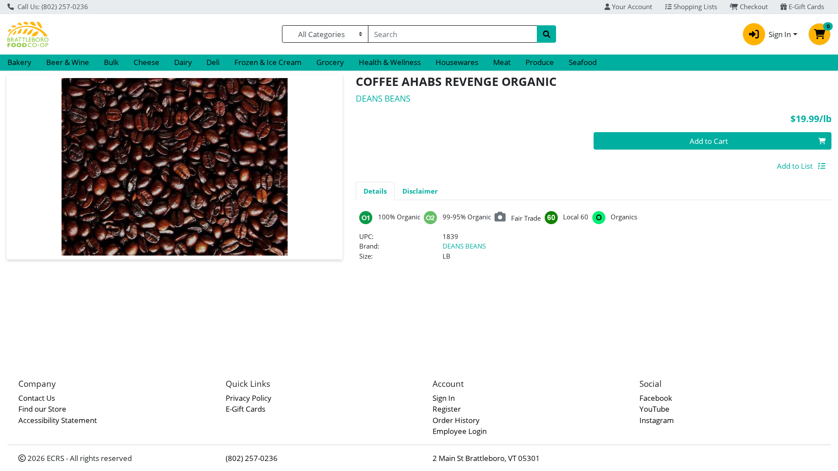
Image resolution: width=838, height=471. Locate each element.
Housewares (457, 62)
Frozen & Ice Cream (268, 62)
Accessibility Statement (57, 420)
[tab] (375, 190)
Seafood (583, 62)
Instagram (656, 420)
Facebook (655, 398)
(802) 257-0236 (252, 458)
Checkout (753, 6)
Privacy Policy (248, 398)
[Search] (546, 34)
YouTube (654, 409)
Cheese (146, 62)
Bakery (19, 62)
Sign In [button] (780, 34)
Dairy (183, 62)
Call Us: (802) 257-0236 (52, 6)
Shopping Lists (694, 6)
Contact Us (36, 398)
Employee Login (460, 431)
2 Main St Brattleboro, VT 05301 (486, 458)
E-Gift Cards (805, 6)
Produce (539, 62)
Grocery (330, 62)
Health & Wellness (390, 62)
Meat (502, 62)
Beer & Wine (67, 62)
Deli (213, 62)
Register (447, 409)
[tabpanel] (593, 240)
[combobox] (452, 34)
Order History (456, 420)
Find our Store (42, 409)
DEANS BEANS (464, 246)
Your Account (631, 6)
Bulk (111, 62)
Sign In (444, 398)
